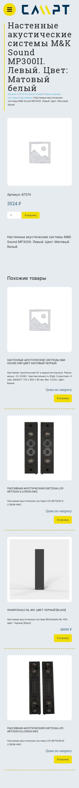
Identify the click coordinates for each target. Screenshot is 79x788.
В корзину (30, 215)
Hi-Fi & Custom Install (31, 94)
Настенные (26, 97)
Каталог (12, 94)
